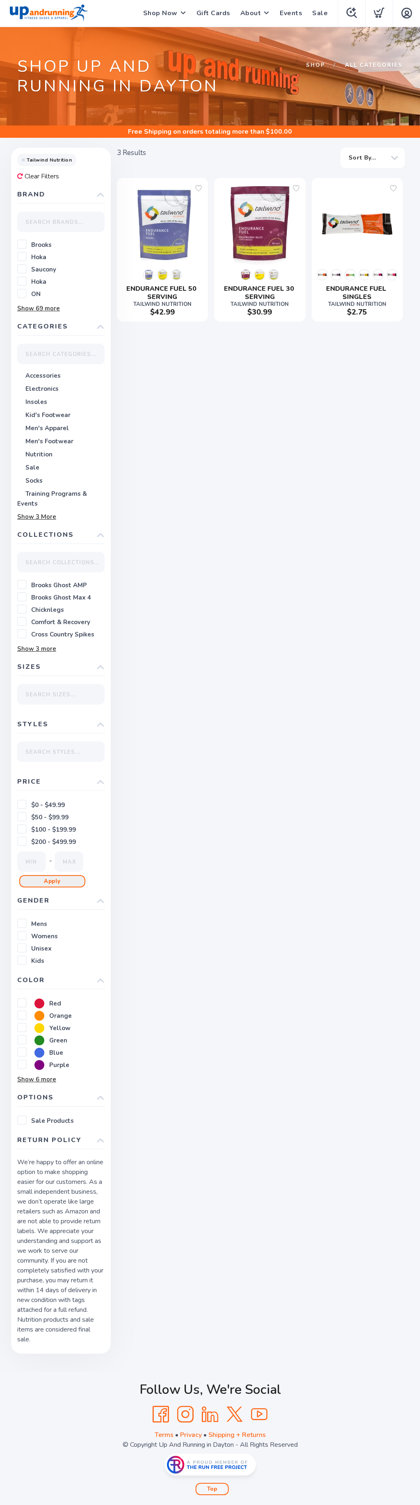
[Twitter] (234, 1414)
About (250, 13)
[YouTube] (259, 1414)
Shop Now (160, 13)
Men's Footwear (49, 441)
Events (291, 13)
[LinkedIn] (210, 1414)
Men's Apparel (47, 428)
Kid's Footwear (48, 415)
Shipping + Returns (237, 1434)
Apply (52, 881)
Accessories (43, 376)
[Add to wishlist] (198, 188)
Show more (38, 308)
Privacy (191, 1434)
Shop (315, 65)
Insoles (36, 402)
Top (212, 1489)
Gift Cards (213, 13)
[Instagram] (185, 1414)
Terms (164, 1434)
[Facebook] (160, 1414)
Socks (34, 481)
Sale (320, 13)
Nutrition (38, 454)
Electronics (42, 389)
